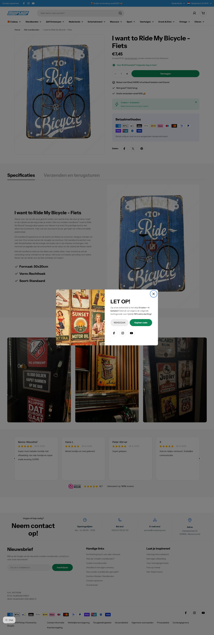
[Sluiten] (153, 294)
